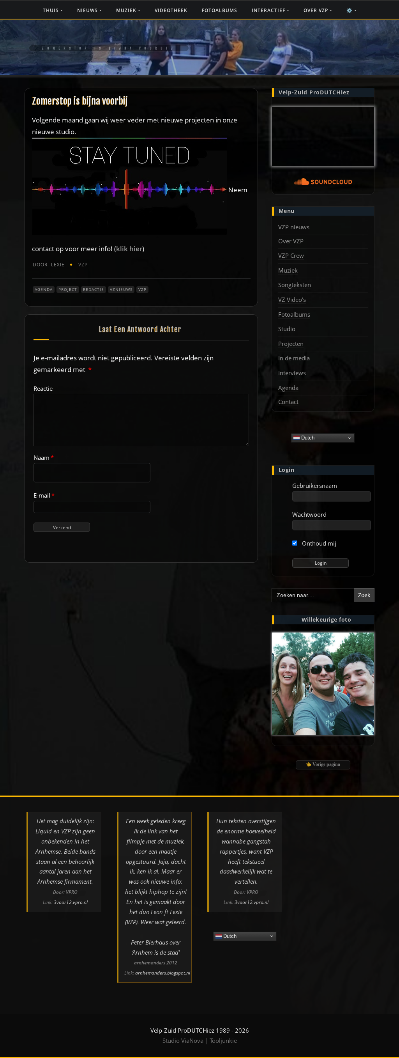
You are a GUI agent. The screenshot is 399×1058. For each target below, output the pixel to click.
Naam (44, 457)
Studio (286, 329)
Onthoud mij (318, 543)
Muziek (127, 10)
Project (67, 289)
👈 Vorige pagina (322, 764)
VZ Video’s (292, 299)
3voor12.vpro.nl (71, 902)
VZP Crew (291, 255)
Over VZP (317, 10)
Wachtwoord (309, 514)
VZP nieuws (293, 227)
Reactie (43, 388)
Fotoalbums (219, 10)
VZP (83, 264)
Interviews (292, 373)
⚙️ (350, 10)
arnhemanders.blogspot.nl (162, 972)
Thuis (51, 10)
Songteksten (294, 285)
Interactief (269, 10)
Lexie (49, 264)
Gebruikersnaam (314, 485)
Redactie (93, 289)
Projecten (291, 343)
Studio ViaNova (182, 1040)
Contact (288, 402)
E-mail (44, 495)
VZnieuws (121, 289)
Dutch (307, 438)
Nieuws (88, 10)
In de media (294, 358)
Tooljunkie (223, 1040)
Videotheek (171, 10)
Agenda (44, 289)
